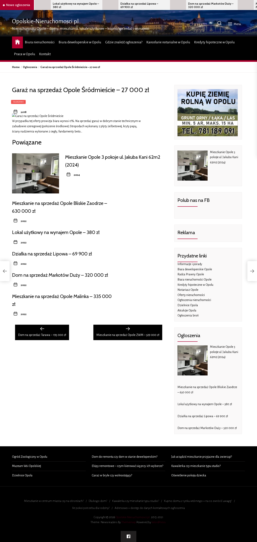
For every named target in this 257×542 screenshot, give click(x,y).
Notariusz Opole (187, 289)
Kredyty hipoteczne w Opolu (214, 42)
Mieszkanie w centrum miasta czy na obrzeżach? (54, 500)
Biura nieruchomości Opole (194, 279)
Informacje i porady (189, 264)
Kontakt (45, 54)
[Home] (17, 42)
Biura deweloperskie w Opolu (80, 42)
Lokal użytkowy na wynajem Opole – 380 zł (60, 5)
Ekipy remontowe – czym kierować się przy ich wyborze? (127, 466)
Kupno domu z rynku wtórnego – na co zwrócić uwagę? (198, 500)
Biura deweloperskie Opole (194, 269)
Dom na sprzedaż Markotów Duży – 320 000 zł (195, 5)
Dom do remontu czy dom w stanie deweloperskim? (124, 456)
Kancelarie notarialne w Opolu (168, 42)
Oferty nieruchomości (191, 295)
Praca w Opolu (24, 54)
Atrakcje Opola (186, 310)
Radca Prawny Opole (190, 274)
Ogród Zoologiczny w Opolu (29, 456)
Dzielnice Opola (187, 305)
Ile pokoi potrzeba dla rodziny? (91, 507)
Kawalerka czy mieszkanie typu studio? (196, 466)
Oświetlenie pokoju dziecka (188, 475)
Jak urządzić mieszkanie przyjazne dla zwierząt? (201, 456)
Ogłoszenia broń (188, 315)
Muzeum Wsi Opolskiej (26, 466)
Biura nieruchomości (40, 42)
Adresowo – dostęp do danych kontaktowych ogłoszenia (150, 507)
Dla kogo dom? (98, 500)
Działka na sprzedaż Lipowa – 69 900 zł (124, 5)
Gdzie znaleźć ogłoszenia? (123, 42)
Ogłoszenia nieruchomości (194, 300)
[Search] (219, 23)
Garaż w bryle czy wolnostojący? (112, 475)
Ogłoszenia (18, 102)
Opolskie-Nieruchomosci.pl (45, 21)
